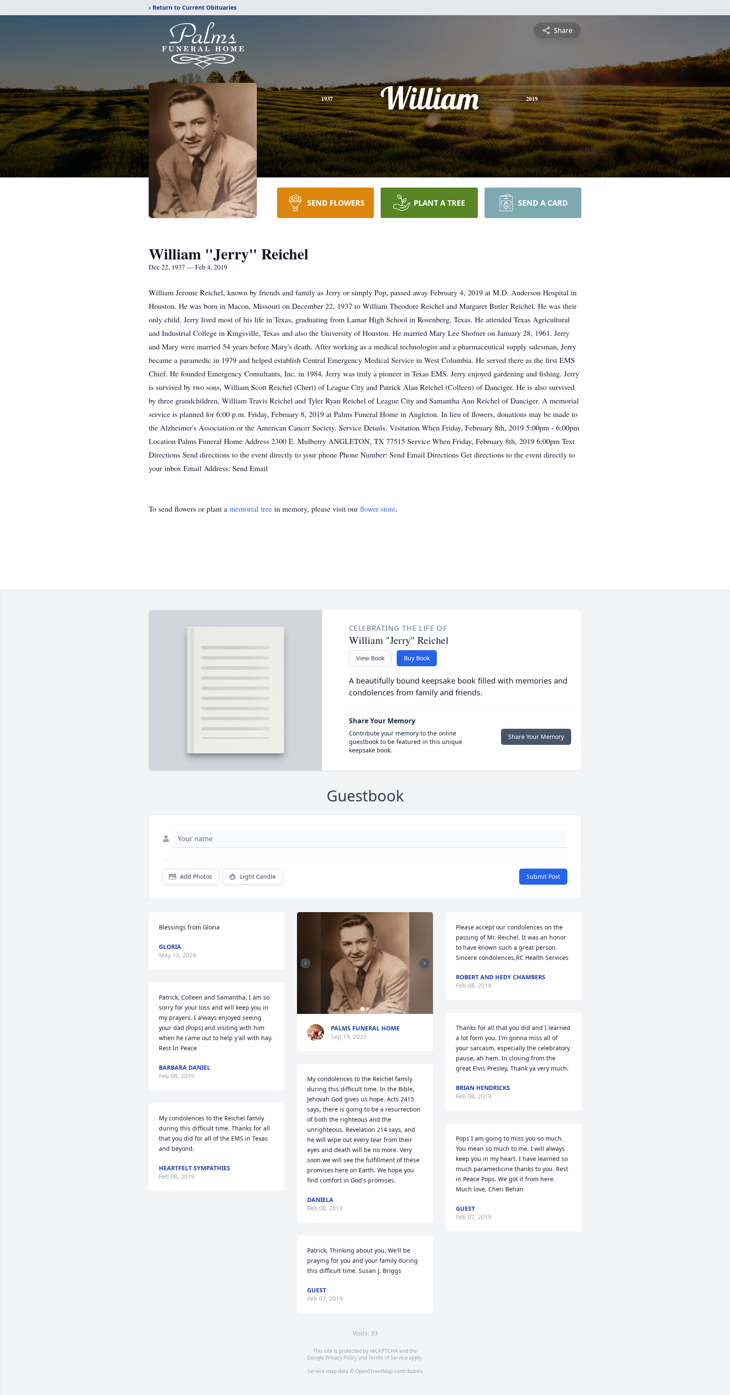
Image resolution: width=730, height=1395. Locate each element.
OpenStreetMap (374, 1371)
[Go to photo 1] (362, 1009)
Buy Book (417, 658)
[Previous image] (305, 963)
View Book (370, 658)
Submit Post (543, 876)
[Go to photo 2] (367, 1009)
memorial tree (250, 509)
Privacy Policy (341, 1357)
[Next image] (424, 963)
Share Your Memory (536, 737)
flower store (377, 509)
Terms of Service (388, 1357)
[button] (365, 963)
